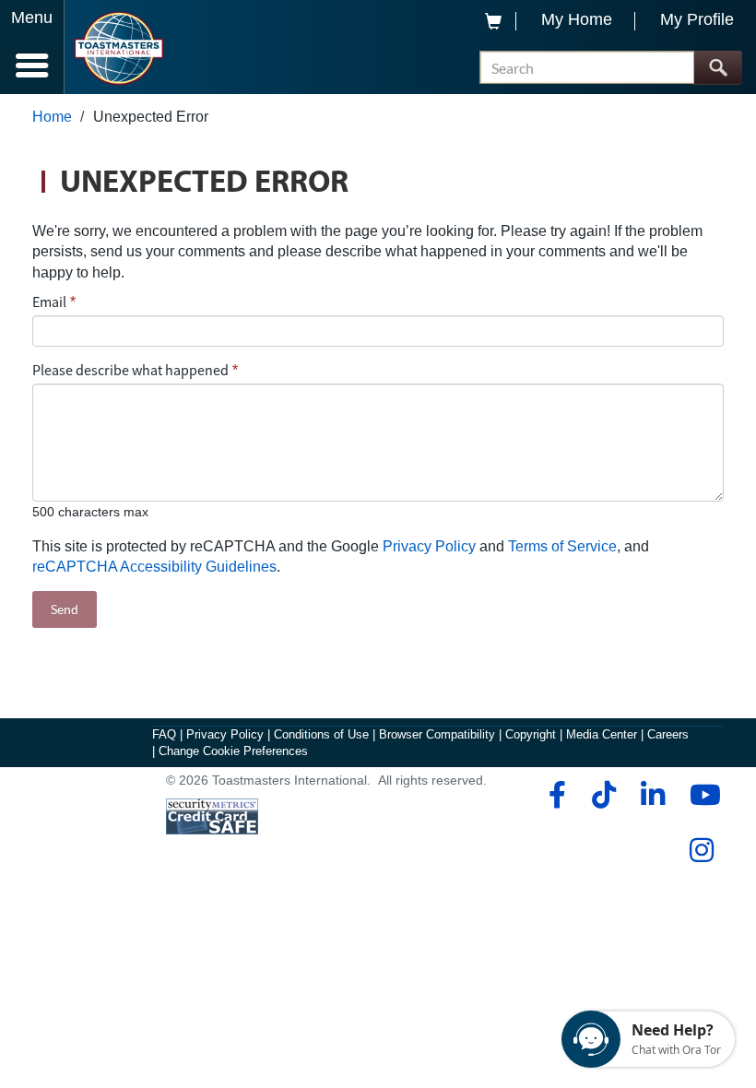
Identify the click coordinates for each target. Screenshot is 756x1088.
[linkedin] (652, 795)
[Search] (717, 68)
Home (52, 116)
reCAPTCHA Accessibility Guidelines (154, 566)
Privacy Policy (429, 546)
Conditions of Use (321, 734)
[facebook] (554, 795)
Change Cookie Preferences (233, 751)
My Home (576, 19)
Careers (668, 734)
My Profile (697, 19)
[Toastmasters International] (118, 48)
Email (49, 301)
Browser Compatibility (437, 734)
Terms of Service (562, 546)
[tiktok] (603, 795)
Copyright (530, 734)
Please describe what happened (130, 370)
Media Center (601, 734)
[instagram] (701, 850)
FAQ (164, 734)
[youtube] (701, 795)
